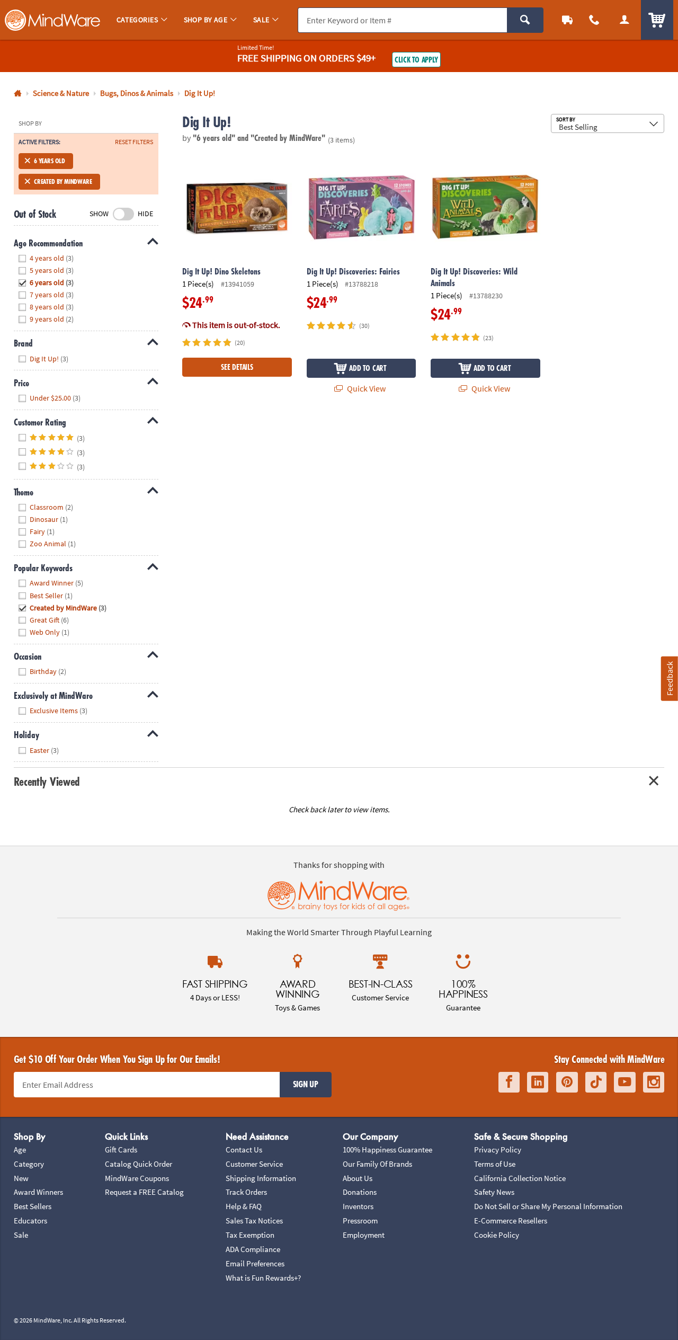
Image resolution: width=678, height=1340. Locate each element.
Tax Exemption (250, 1235)
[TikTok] (595, 1082)
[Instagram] (653, 1082)
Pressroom (360, 1220)
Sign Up (305, 1084)
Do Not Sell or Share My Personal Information (548, 1206)
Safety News (494, 1192)
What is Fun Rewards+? (263, 1278)
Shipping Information (261, 1178)
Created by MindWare (63, 181)
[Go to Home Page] (18, 93)
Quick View (365, 388)
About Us (357, 1178)
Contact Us (244, 1149)
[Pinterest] (567, 1082)
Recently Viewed (47, 781)
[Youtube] (625, 1082)
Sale (21, 1235)
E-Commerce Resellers (510, 1220)
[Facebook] (509, 1082)
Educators (30, 1220)
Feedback (669, 678)
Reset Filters (134, 142)
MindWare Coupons (137, 1178)
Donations (360, 1192)
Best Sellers (32, 1206)
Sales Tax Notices (254, 1220)
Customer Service (254, 1164)
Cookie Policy (496, 1235)
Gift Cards (121, 1149)
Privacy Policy (497, 1149)
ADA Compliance (253, 1249)
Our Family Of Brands (377, 1164)
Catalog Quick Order (138, 1164)
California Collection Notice (520, 1178)
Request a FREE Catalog (144, 1192)
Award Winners (38, 1192)
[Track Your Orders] (567, 20)
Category (29, 1164)
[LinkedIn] (537, 1082)
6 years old (49, 160)
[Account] (624, 20)
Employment (364, 1235)
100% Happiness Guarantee (387, 1149)
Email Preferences (255, 1263)
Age (20, 1149)
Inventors (358, 1206)
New (21, 1178)
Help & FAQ (244, 1206)
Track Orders (246, 1192)
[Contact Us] (594, 20)
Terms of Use (494, 1164)
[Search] (525, 20)
